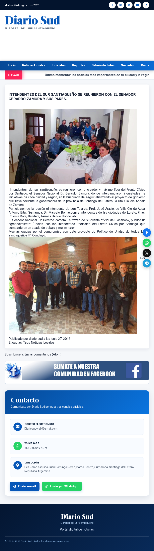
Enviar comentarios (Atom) (42, 354)
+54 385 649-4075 (36, 447)
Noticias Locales (33, 65)
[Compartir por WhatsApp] (147, 243)
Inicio (12, 65)
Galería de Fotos (103, 65)
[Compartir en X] (147, 253)
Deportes (78, 65)
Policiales (59, 65)
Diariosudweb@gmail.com (41, 428)
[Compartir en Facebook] (147, 232)
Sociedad (127, 65)
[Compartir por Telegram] (147, 263)
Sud (32, 19)
